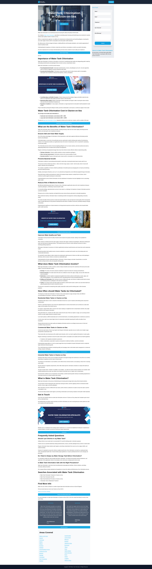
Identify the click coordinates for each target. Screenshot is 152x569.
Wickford (41, 560)
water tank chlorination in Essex (50, 120)
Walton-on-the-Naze (42, 491)
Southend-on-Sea (43, 551)
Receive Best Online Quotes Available (64, 123)
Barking (48, 491)
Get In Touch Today (64, 52)
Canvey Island (68, 537)
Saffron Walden (68, 550)
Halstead (41, 547)
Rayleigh (41, 555)
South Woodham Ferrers (44, 549)
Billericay (67, 539)
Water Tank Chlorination (49, 35)
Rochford (41, 545)
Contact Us (64, 432)
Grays (66, 549)
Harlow (66, 556)
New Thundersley (43, 559)
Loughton (67, 558)
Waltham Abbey (68, 560)
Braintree (41, 553)
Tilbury (66, 547)
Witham (41, 543)
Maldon (41, 541)
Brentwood (67, 545)
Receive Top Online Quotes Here (64, 232)
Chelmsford (41, 557)
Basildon (66, 541)
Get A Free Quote (64, 527)
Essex (66, 554)
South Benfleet (68, 535)
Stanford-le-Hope (68, 543)
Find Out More (64, 351)
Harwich (41, 538)
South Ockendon (68, 552)
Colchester (41, 540)
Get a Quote (63, 23)
